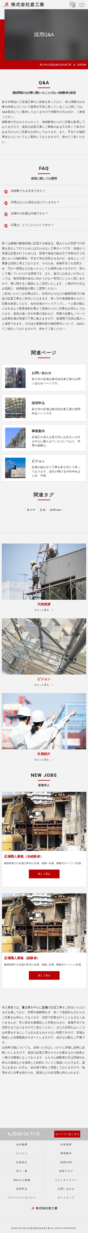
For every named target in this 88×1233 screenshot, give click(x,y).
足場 (42, 509)
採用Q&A (55, 509)
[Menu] (81, 4)
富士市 (31, 509)
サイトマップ (66, 1197)
